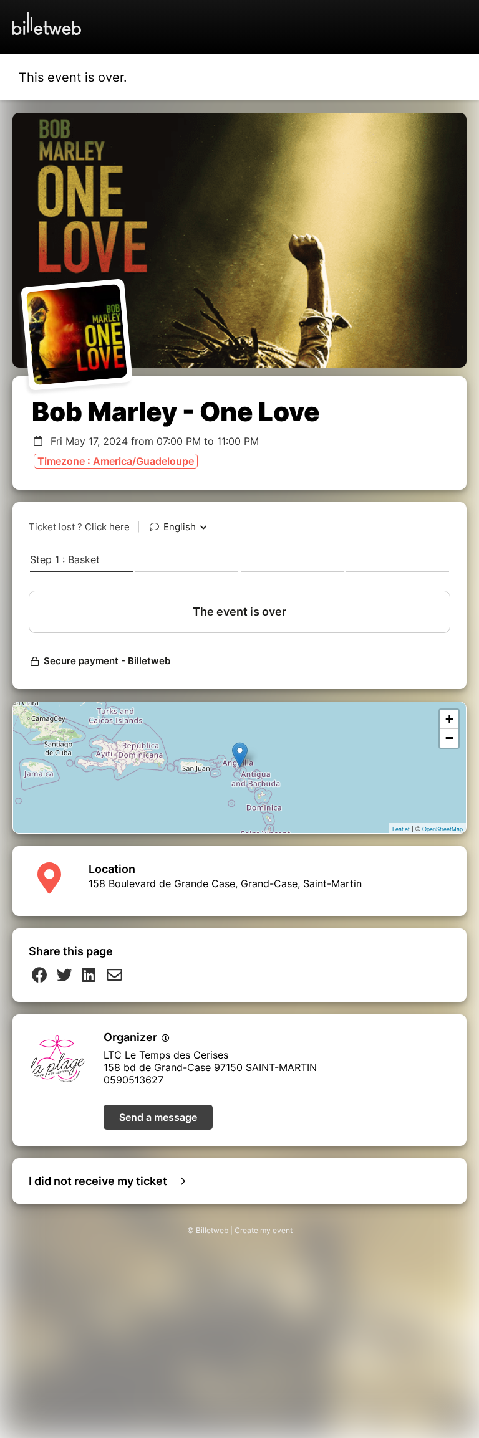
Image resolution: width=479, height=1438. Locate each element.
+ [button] (449, 718)
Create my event (264, 1230)
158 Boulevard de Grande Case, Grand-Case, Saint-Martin (225, 883)
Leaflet (401, 829)
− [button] (449, 738)
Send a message (158, 1117)
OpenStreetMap (442, 829)
